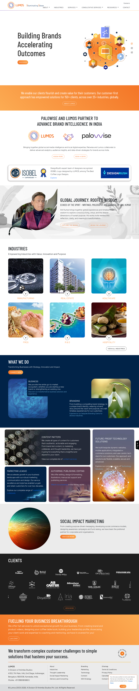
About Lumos (69, 104)
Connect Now (15, 372)
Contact (126, 7)
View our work (68, 537)
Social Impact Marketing (59, 676)
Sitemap (105, 666)
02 (132, 48)
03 (132, 52)
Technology (85, 673)
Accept (123, 686)
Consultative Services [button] (92, 7)
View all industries (116, 349)
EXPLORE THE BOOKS (70, 225)
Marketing (85, 669)
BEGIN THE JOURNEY (98, 225)
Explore (53, 178)
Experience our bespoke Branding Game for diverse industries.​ (86, 415)
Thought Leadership (57, 673)
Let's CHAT (14, 638)
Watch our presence (59, 484)
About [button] (45, 7)
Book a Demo (80, 156)
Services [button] (72, 7)
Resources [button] (112, 7)
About (52, 666)
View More (69, 608)
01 (132, 43)
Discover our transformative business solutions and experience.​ (47, 393)
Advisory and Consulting (59, 679)
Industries (58, 7)
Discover (23, 62)
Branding (84, 666)
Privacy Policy (107, 673)
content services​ (70, 459)
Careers (127, 3)
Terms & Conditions (109, 669)
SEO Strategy (86, 679)
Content (84, 676)
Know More (58, 156)
